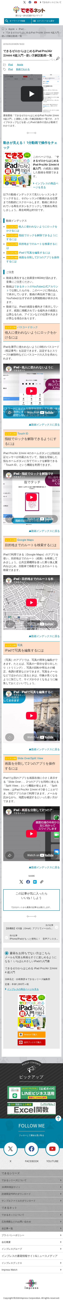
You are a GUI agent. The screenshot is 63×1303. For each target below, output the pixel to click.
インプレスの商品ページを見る (23, 989)
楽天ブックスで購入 (33, 1042)
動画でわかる (23, 69)
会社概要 (6, 1242)
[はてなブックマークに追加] (34, 881)
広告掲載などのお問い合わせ (16, 1221)
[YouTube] (35, 2)
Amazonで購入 (30, 1034)
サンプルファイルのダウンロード (19, 1200)
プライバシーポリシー (13, 1235)
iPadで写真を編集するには (34, 252)
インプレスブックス (12, 1263)
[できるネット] (3, 29)
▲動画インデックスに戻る (44, 424)
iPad (21, 29)
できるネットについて (51, 2)
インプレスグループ (12, 1248)
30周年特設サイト (11, 1187)
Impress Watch (9, 1269)
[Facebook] (30, 2)
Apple (11, 29)
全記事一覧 (7, 1228)
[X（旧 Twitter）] (24, 2)
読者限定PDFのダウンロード (16, 1193)
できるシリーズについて (14, 1180)
